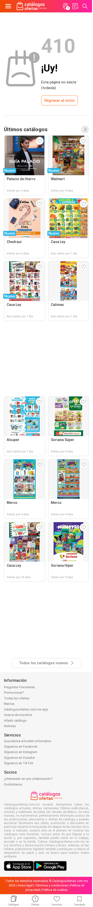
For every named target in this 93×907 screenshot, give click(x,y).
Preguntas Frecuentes (19, 687)
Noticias (10, 726)
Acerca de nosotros (18, 715)
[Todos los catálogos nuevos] (85, 129)
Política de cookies (55, 890)
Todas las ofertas (17, 698)
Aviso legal (25, 885)
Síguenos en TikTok (18, 763)
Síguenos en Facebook (20, 746)
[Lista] (75, 6)
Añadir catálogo (15, 720)
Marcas (9, 704)
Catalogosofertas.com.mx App (26, 709)
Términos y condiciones (51, 885)
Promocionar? (14, 692)
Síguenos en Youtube (19, 758)
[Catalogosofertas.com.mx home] (31, 6)
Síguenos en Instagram (20, 752)
